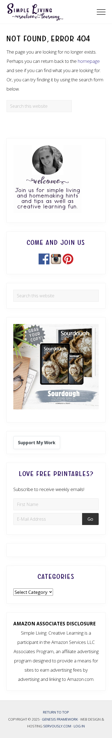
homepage (89, 61)
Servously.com (57, 726)
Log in (79, 726)
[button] (101, 12)
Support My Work (36, 443)
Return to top (56, 712)
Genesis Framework (60, 719)
